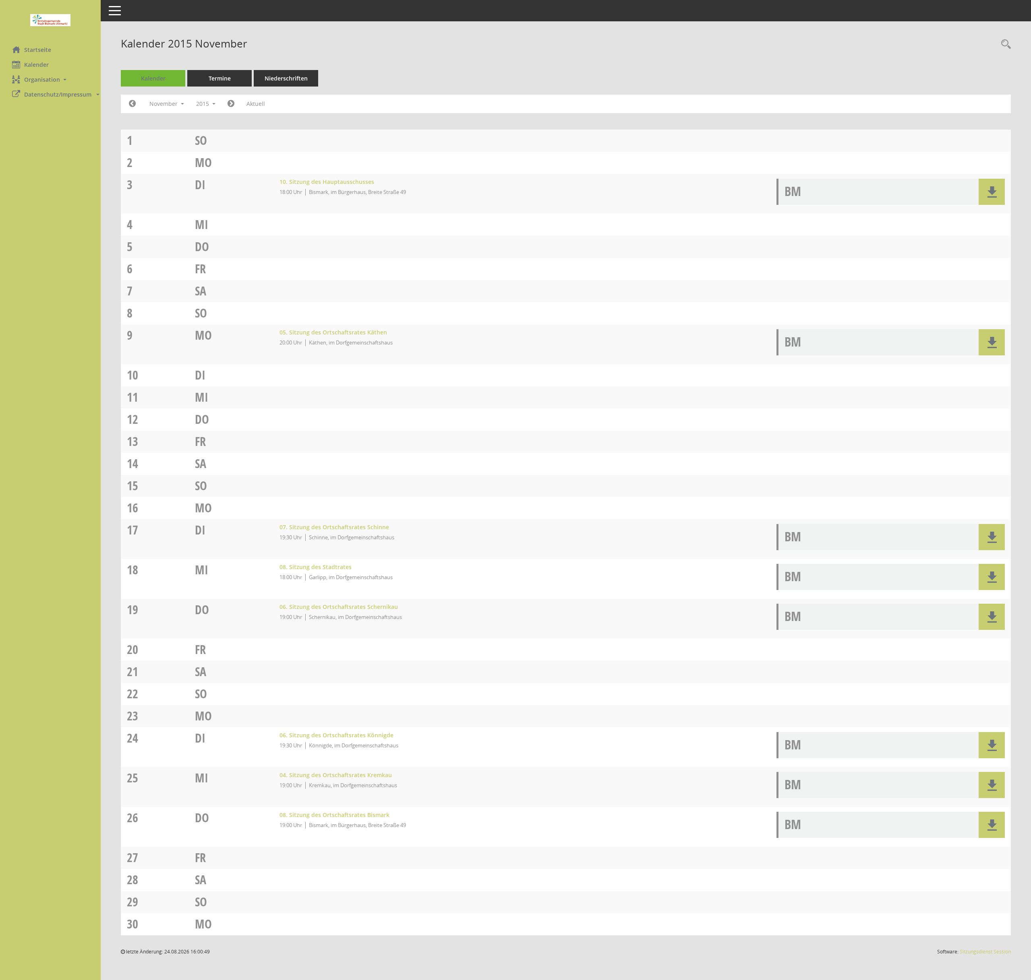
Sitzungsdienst (985, 951)
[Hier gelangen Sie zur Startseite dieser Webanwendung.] (50, 20)
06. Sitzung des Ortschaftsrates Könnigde (336, 735)
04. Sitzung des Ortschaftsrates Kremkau (335, 775)
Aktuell (255, 103)
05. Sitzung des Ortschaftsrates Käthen (333, 332)
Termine (220, 78)
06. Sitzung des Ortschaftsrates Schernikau (338, 607)
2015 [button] (203, 103)
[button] (50, 79)
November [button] (164, 103)
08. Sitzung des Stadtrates (315, 567)
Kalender (36, 64)
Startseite (37, 50)
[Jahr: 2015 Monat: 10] (132, 104)
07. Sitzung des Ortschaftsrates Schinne (334, 527)
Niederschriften (286, 78)
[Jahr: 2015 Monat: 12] (231, 104)
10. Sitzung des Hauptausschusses (326, 182)
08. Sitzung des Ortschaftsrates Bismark (334, 815)
